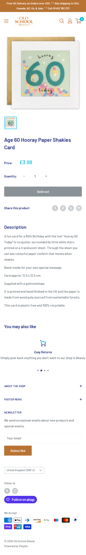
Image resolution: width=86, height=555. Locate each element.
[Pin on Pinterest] (63, 208)
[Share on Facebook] (55, 208)
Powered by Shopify (16, 546)
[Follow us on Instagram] (15, 491)
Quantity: (10, 176)
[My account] (70, 21)
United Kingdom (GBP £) (20, 470)
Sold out (43, 191)
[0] (78, 20)
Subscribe (17, 450)
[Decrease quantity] (24, 176)
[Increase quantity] (46, 176)
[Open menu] (6, 21)
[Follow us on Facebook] (7, 491)
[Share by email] (79, 208)
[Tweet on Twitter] (71, 208)
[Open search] (61, 21)
